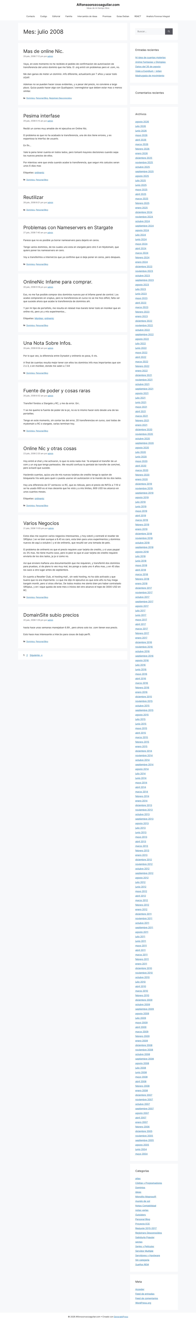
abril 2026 (140, 139)
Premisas (107, 16)
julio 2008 (140, 1068)
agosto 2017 (142, 606)
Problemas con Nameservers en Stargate (68, 227)
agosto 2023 (142, 284)
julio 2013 (140, 828)
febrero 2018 (142, 579)
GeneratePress (121, 1316)
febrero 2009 (142, 1036)
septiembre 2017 (144, 601)
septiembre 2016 (144, 656)
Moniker (39, 318)
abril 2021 (140, 411)
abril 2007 (140, 1117)
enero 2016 (141, 692)
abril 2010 (140, 986)
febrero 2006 (142, 1126)
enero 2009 (141, 1040)
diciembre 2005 (143, 1131)
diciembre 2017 (143, 588)
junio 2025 (141, 185)
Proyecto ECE (142, 1223)
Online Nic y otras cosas (49, 448)
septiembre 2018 (144, 547)
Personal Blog (42, 98)
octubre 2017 (142, 597)
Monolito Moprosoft (145, 1196)
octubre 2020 (142, 438)
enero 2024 (141, 262)
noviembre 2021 (144, 379)
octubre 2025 (142, 167)
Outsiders (140, 1214)
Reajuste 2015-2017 (146, 1228)
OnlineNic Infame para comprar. (57, 282)
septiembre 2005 (144, 1140)
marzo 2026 (141, 144)
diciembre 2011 (143, 914)
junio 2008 (141, 1072)
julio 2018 (140, 556)
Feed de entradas (144, 1294)
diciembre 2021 (143, 375)
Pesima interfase (41, 116)
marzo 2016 (141, 683)
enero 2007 (141, 1122)
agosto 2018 (142, 551)
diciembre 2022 (143, 321)
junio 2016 (140, 669)
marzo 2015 (141, 737)
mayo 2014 (141, 782)
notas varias (141, 1210)
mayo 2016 (141, 674)
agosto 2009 (142, 1013)
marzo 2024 (141, 253)
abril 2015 (140, 733)
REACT (138, 16)
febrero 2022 (142, 366)
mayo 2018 (141, 565)
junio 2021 (140, 402)
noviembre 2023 (144, 271)
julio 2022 (140, 343)
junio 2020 (141, 456)
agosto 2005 (142, 1145)
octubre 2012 (142, 868)
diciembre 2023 (143, 266)
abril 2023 (140, 302)
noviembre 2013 (144, 809)
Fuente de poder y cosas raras (56, 390)
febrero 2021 (142, 420)
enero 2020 (141, 479)
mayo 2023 (141, 298)
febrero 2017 (142, 633)
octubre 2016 (142, 651)
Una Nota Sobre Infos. (47, 343)
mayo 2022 (141, 352)
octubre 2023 (142, 275)
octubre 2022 (142, 330)
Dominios (30, 98)
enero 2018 (141, 583)
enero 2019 (141, 529)
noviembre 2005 (144, 1135)
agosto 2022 (142, 339)
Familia (68, 16)
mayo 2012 (141, 891)
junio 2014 (140, 778)
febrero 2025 (142, 203)
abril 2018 (140, 570)
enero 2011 (141, 963)
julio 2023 (140, 289)
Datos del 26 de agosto (148, 66)
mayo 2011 (141, 945)
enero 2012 (141, 909)
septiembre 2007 (144, 1108)
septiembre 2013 (144, 819)
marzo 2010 (141, 991)
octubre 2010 (142, 977)
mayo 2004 (141, 1154)
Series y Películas (144, 1246)
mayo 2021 (141, 407)
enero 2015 (141, 746)
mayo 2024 (141, 244)
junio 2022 (141, 348)
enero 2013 (141, 855)
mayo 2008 (141, 1077)
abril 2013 (140, 841)
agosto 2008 (142, 1063)
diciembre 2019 (143, 484)
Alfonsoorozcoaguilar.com (98, 5)
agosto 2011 (141, 932)
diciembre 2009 (143, 1000)
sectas (138, 1242)
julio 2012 (140, 882)
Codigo (43, 16)
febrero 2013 (142, 850)
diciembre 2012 (143, 859)
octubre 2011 (142, 923)
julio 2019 (140, 502)
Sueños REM (142, 1264)
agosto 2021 (142, 393)
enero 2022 (141, 370)
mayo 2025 (141, 189)
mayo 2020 (141, 461)
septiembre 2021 (144, 388)
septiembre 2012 (144, 873)
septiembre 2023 (144, 280)
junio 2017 (140, 615)
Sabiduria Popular (144, 1237)
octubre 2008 (142, 1054)
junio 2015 (140, 723)
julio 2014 (140, 773)
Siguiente (36, 655)
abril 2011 (140, 950)
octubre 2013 (142, 814)
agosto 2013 (142, 823)
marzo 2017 (141, 628)
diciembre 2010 (143, 968)
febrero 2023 (142, 312)
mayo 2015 (141, 728)
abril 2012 (140, 896)
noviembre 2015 (144, 701)
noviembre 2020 (144, 434)
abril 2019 (140, 515)
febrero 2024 (142, 257)
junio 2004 (141, 1149)
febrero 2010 (142, 995)
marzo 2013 (141, 846)
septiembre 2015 (144, 710)
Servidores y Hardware (147, 1255)
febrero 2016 (142, 687)
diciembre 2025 (143, 158)
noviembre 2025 (144, 162)
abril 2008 (140, 1081)
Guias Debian (123, 16)
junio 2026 (141, 130)
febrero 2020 (142, 474)
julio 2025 (140, 180)
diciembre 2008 (143, 1045)
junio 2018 (140, 561)
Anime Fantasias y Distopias (150, 62)
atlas (138, 1178)
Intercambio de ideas (87, 16)
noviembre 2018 (144, 538)
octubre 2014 (142, 760)
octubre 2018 (142, 542)
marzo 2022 (141, 361)
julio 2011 (140, 936)
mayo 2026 (141, 135)
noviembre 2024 (144, 216)
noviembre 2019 (144, 488)
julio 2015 (140, 719)
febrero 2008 (142, 1086)
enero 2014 (141, 800)
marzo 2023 (141, 307)
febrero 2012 (142, 905)
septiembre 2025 (144, 171)
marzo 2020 (141, 470)
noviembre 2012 (144, 864)
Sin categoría (142, 1260)
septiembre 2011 (144, 927)
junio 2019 (140, 506)
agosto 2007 (142, 1113)
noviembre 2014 (144, 755)
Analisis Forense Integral (158, 16)
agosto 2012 (142, 877)
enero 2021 (141, 425)
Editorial (56, 16)
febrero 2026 (142, 149)
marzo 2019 (141, 520)
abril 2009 (140, 1027)
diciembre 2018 (143, 533)
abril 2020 (140, 465)
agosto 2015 (142, 714)
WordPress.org (143, 1303)
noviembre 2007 (144, 1099)
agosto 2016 (142, 660)
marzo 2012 (141, 900)
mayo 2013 (141, 837)
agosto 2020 (142, 447)
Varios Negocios (41, 523)
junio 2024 (141, 239)
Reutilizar (33, 197)
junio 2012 (140, 886)
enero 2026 (141, 153)
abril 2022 (140, 357)
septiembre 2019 (144, 493)
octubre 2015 (142, 705)
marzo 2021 (141, 416)
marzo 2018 (141, 574)
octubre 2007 (142, 1104)
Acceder (139, 1289)
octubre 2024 (142, 221)
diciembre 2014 (143, 751)
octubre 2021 (142, 384)
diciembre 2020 (143, 429)
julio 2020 (140, 452)
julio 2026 (140, 126)
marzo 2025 (141, 198)
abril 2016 (140, 678)
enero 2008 (141, 1090)
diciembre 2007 (143, 1095)
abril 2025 (140, 194)
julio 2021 (140, 398)
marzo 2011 (141, 954)
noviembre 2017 (144, 592)
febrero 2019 (142, 524)
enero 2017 (141, 637)
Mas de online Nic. (43, 51)
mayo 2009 (141, 1022)
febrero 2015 (142, 742)
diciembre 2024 (143, 212)
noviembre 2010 (144, 972)
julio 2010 (140, 982)
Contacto (30, 16)
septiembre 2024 (144, 225)
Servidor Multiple (144, 1251)
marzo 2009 (141, 1031)
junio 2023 (141, 293)
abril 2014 (140, 787)
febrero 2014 (142, 796)
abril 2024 (140, 248)
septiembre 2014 (144, 764)
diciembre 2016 (143, 642)
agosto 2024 (142, 230)
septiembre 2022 (144, 334)
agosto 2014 (142, 769)
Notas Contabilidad (145, 1205)
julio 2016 (140, 665)
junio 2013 (140, 832)
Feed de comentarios (146, 1298)
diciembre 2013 (143, 805)
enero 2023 (141, 316)
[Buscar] (169, 31)
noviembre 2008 (144, 1049)
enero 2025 (141, 207)
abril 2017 (140, 624)
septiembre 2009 (144, 1009)
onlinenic (39, 172)
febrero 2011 (142, 959)
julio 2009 (140, 1018)
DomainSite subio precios (51, 615)
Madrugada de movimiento (149, 75)
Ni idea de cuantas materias (150, 57)
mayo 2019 (141, 511)
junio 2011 (140, 941)
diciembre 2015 (143, 696)
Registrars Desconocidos (60, 98)
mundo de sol (142, 1201)
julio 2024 (140, 235)
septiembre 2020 (144, 443)
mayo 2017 (141, 619)
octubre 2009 (142, 1004)
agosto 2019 (142, 497)
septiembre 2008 (144, 1058)
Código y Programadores (148, 1183)
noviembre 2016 (144, 647)
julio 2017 (140, 610)
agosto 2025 (142, 176)
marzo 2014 (141, 791)
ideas (138, 1192)
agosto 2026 (142, 121)
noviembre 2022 (144, 325)
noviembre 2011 (143, 918)
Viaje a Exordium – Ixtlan (148, 71)
